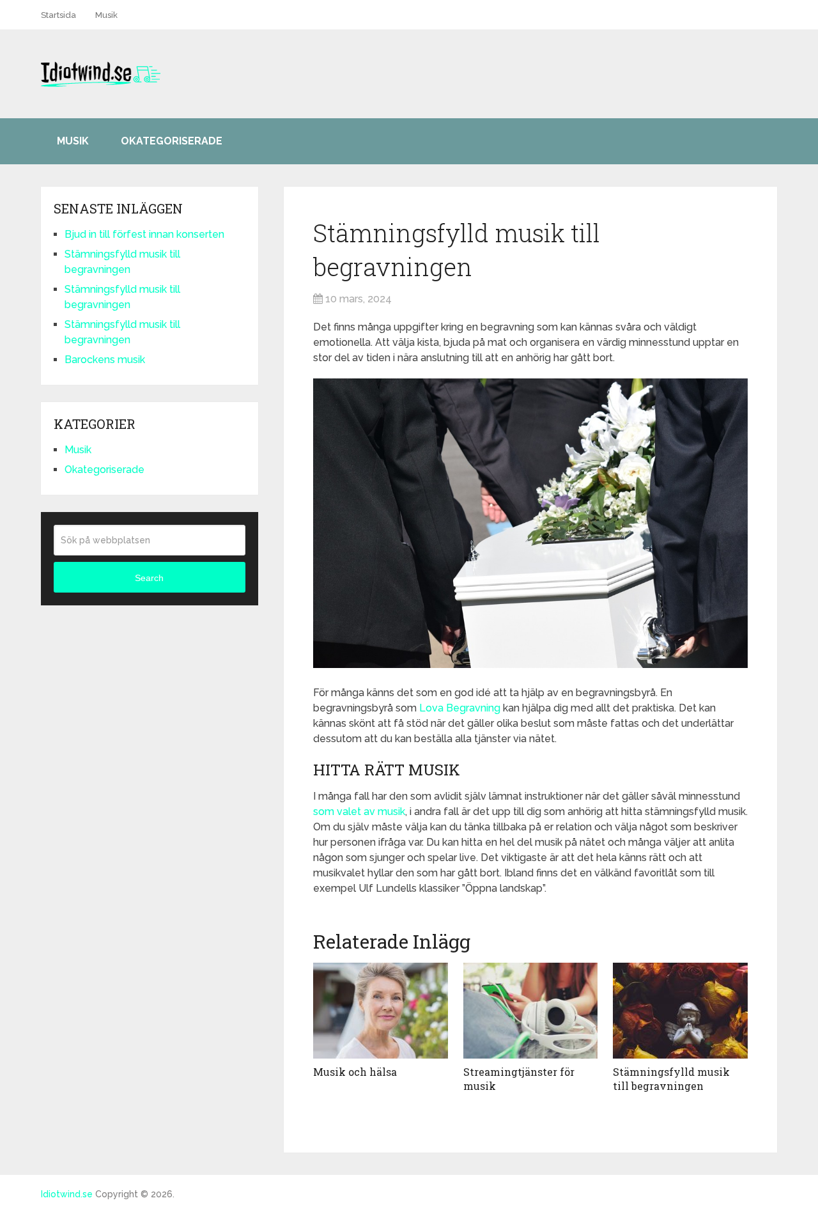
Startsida (58, 15)
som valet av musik (359, 811)
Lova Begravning (459, 708)
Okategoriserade (171, 141)
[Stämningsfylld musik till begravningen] (680, 1011)
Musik (106, 15)
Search (149, 578)
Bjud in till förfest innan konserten (144, 234)
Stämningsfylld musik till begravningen (671, 1078)
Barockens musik (105, 360)
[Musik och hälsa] (380, 1011)
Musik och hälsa (355, 1071)
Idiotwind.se (67, 1194)
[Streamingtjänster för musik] (530, 1011)
